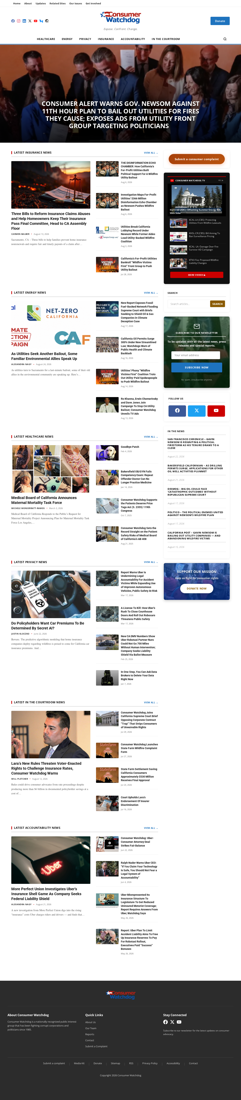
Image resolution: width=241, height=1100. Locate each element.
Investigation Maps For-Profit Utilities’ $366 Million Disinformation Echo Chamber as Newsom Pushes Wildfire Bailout (139, 202)
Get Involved (93, 3)
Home (17, 3)
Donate (98, 1063)
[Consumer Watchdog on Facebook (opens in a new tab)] (165, 1023)
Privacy (85, 39)
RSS (131, 1063)
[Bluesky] (41, 21)
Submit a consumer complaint (197, 159)
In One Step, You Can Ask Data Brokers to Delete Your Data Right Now (139, 675)
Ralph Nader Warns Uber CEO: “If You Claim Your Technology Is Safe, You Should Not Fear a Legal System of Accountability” (139, 870)
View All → (151, 152)
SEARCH (217, 304)
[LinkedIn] (24, 21)
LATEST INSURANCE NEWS (33, 152)
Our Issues (75, 3)
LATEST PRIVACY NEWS (30, 562)
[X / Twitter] (30, 21)
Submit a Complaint (96, 1046)
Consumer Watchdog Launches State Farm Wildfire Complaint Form (139, 748)
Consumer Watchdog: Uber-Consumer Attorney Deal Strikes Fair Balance (137, 842)
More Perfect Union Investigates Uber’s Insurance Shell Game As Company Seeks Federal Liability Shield (46, 894)
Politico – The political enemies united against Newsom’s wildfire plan (195, 514)
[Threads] (47, 21)
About (28, 3)
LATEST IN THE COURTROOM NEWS (39, 702)
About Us (90, 1022)
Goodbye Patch (130, 446)
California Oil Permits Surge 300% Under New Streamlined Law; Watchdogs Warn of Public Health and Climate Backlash (138, 346)
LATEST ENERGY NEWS (30, 292)
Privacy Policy (150, 1063)
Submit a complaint (54, 1063)
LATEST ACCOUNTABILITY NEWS (37, 828)
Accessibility (173, 1063)
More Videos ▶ (197, 274)
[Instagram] (18, 21)
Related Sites (58, 3)
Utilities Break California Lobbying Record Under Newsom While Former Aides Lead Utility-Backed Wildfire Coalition (138, 234)
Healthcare (46, 39)
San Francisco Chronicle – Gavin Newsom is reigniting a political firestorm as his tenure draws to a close (193, 443)
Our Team (90, 1028)
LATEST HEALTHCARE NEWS (33, 436)
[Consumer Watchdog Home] (120, 995)
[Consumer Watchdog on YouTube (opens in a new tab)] (179, 1023)
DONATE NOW (197, 588)
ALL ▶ (220, 180)
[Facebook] (13, 21)
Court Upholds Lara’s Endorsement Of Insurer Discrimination (135, 801)
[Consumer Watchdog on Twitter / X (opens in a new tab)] (172, 1023)
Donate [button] (220, 21)
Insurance (106, 39)
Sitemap (115, 1063)
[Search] (225, 39)
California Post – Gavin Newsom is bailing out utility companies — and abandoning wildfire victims (194, 535)
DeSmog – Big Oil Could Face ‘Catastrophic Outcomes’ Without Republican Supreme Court (192, 491)
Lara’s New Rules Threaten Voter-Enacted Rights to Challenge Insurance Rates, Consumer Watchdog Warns (46, 768)
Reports (89, 1034)
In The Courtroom (166, 39)
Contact (89, 1040)
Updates (41, 3)
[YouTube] (35, 21)
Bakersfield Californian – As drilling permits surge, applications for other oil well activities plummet (195, 468)
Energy (67, 39)
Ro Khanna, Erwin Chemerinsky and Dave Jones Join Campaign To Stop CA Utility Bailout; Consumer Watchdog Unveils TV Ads (139, 406)
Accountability (133, 39)
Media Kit (79, 1063)
